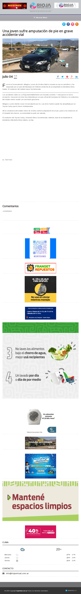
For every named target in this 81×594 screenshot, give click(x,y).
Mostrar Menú (41, 18)
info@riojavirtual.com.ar (17, 573)
